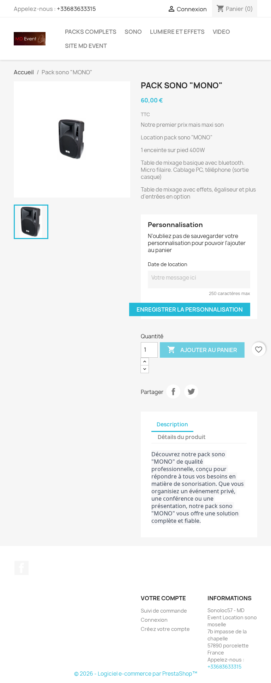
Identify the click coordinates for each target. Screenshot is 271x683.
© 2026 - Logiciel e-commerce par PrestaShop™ (135, 673)
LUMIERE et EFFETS (177, 32)
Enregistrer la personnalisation (190, 309)
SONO (133, 32)
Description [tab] (172, 424)
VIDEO (221, 32)
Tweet (191, 391)
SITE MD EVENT (86, 46)
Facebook (21, 568)
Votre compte (163, 598)
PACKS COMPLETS (90, 32)
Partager (173, 391)
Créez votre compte (165, 629)
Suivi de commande (164, 610)
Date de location (167, 264)
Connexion (154, 619)
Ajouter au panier (202, 349)
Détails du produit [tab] (182, 437)
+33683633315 (76, 9)
